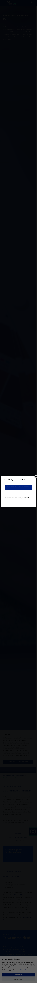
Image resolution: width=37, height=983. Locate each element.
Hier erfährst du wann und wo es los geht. (18, 487)
